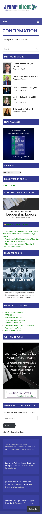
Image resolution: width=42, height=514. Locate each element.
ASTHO (12, 484)
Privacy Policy (10, 468)
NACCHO (19, 484)
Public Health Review (13, 323)
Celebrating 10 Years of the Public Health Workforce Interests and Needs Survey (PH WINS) (20, 234)
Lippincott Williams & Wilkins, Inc (21, 449)
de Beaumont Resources (15, 320)
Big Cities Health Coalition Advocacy (19, 325)
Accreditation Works (13, 328)
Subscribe (9, 425)
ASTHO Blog (10, 315)
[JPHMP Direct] (21, 11)
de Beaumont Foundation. (23, 503)
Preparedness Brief (13, 330)
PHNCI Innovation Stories (15, 312)
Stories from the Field (13, 317)
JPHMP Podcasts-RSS (17, 224)
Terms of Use (26, 465)
